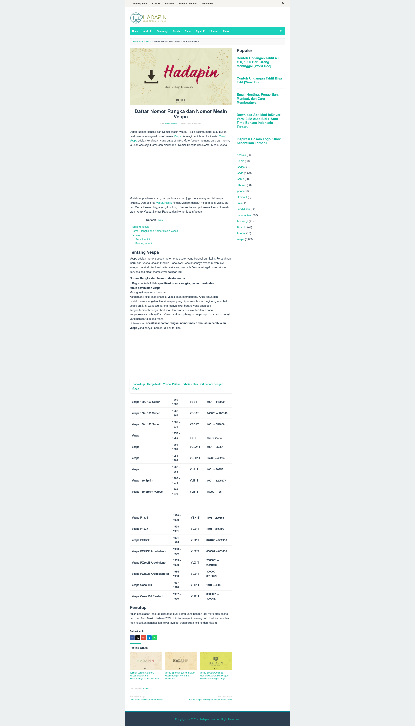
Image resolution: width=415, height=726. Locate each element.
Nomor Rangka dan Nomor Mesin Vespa (154, 231)
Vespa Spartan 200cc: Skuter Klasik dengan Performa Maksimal (180, 675)
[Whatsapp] (154, 637)
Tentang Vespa (140, 226)
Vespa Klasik (164, 202)
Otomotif (242, 197)
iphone (241, 191)
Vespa (177, 136)
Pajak (240, 203)
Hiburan (241, 185)
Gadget (241, 167)
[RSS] (282, 3)
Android (241, 155)
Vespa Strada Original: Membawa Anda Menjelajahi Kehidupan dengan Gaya (214, 675)
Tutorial (241, 233)
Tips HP (241, 227)
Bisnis (240, 161)
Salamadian (244, 215)
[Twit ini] (137, 637)
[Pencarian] (281, 31)
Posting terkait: (143, 243)
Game (240, 179)
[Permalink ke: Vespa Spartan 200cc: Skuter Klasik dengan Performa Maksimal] (181, 661)
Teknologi (242, 221)
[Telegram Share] (149, 637)
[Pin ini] (143, 637)
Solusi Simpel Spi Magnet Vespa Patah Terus (210, 698)
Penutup (136, 235)
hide (160, 219)
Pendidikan (243, 209)
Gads (240, 173)
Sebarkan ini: (143, 239)
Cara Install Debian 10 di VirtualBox (146, 698)
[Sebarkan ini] (132, 637)
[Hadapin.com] (148, 18)
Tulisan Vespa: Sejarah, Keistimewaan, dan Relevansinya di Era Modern (144, 675)
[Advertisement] (181, 172)
